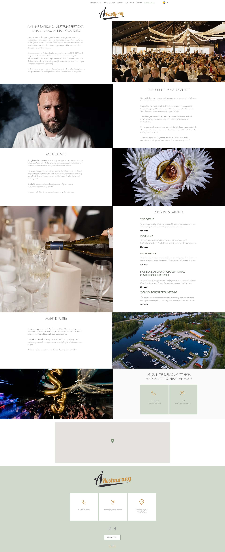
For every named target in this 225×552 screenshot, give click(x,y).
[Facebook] (115, 528)
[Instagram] (109, 528)
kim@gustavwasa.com (183, 403)
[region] (154, 399)
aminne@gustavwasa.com (112, 509)
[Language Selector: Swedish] (165, 2)
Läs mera (144, 231)
